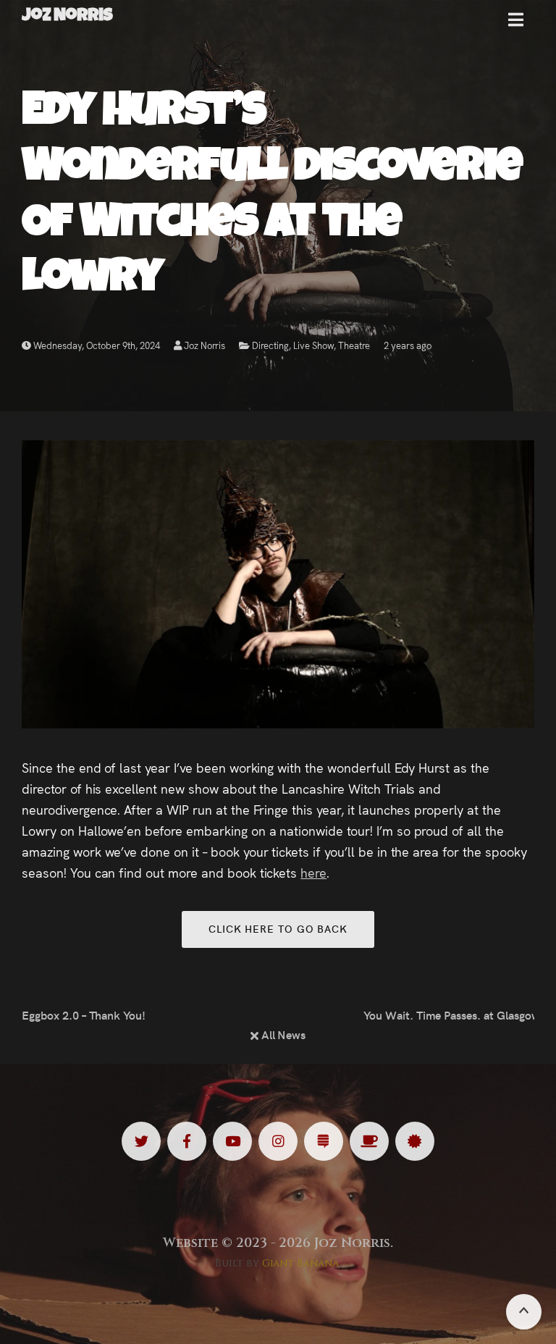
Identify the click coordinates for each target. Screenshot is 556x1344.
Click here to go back (278, 928)
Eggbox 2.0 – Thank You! (84, 1014)
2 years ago (407, 345)
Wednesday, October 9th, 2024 (95, 345)
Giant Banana (301, 1263)
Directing (270, 345)
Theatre (354, 345)
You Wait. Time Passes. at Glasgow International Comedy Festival (448, 1014)
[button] (515, 25)
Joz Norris (204, 345)
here (313, 872)
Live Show (313, 345)
